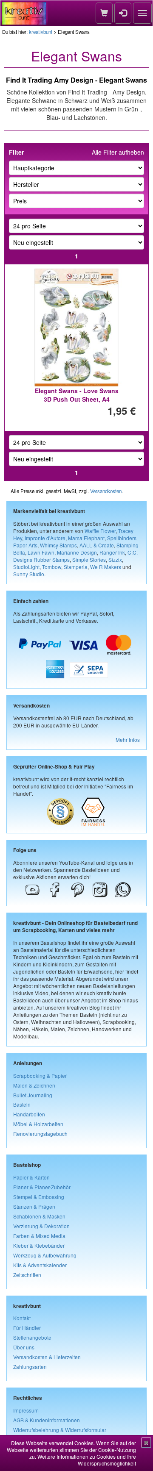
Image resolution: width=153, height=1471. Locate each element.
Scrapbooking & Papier (40, 1075)
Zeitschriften (27, 1274)
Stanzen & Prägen (34, 1206)
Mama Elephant (86, 537)
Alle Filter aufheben (118, 152)
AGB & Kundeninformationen (46, 1420)
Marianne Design (77, 552)
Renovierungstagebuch (40, 1133)
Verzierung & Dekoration (41, 1226)
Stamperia (76, 566)
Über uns (23, 1347)
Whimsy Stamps (58, 545)
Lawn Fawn (41, 552)
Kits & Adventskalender (40, 1264)
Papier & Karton (31, 1177)
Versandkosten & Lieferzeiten (47, 1356)
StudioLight (26, 566)
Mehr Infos (128, 739)
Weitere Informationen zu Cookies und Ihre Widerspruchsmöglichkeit (86, 1460)
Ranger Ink (112, 552)
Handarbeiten (29, 1114)
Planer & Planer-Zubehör (42, 1187)
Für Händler (27, 1327)
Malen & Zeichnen (34, 1085)
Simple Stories (89, 559)
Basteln (22, 1104)
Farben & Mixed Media (39, 1235)
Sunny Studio (28, 573)
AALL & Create (96, 545)
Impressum (26, 1410)
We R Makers (105, 566)
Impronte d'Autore (45, 537)
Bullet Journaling (32, 1095)
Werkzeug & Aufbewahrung (44, 1255)
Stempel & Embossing (38, 1196)
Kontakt (22, 1317)
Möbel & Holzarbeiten (38, 1123)
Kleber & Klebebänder (39, 1245)
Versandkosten (106, 491)
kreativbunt (40, 31)
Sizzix (115, 559)
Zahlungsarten (30, 1366)
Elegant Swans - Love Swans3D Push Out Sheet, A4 (77, 394)
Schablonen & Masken (39, 1216)
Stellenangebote (32, 1337)
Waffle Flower (100, 530)
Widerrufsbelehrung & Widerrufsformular (59, 1429)
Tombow (51, 566)
